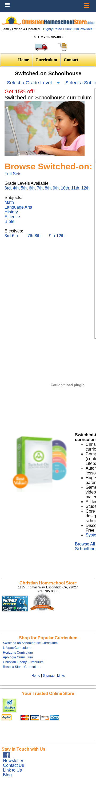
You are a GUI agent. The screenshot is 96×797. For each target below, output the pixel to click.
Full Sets (13, 173)
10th (65, 188)
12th (85, 188)
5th (24, 188)
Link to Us (12, 770)
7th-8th (34, 236)
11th (75, 188)
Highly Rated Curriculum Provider (68, 29)
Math (9, 202)
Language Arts (18, 207)
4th (16, 188)
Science (12, 216)
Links (61, 675)
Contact (71, 60)
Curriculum (46, 60)
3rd (8, 188)
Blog (7, 775)
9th (56, 188)
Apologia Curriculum (18, 657)
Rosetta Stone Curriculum (21, 667)
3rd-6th (12, 236)
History (11, 212)
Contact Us (13, 765)
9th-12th (57, 236)
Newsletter (13, 760)
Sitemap (49, 675)
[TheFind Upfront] (28, 610)
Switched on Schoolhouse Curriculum (30, 643)
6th (32, 188)
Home (23, 60)
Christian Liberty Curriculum (23, 662)
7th (40, 188)
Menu (90, 2)
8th (48, 188)
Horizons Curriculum (18, 652)
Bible (9, 221)
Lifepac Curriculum (16, 648)
